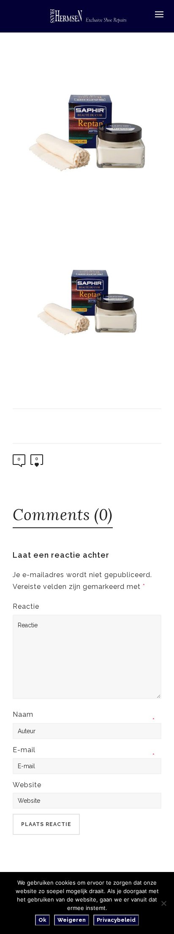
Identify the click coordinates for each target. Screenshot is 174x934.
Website (27, 785)
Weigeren (71, 920)
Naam (23, 714)
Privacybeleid (116, 920)
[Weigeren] (163, 903)
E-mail (24, 750)
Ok (42, 920)
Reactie (26, 606)
